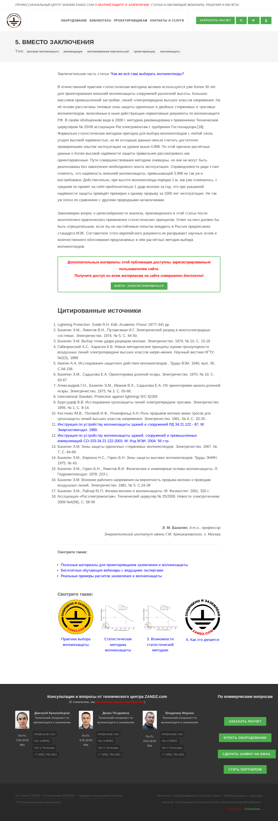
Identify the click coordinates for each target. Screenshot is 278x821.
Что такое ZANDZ (27, 795)
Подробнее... (253, 809)
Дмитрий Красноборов (52, 713)
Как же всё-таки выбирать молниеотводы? (147, 74)
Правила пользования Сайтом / (101, 795)
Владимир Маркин (179, 713)
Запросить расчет (215, 20)
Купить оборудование (245, 737)
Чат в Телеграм (44, 747)
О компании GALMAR (59, 795)
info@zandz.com (44, 734)
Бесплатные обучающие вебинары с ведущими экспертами (112, 570)
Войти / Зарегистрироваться (139, 286)
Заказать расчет (245, 721)
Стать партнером (245, 769)
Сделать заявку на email (247, 754)
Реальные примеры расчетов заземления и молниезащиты (111, 576)
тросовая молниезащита (42, 51)
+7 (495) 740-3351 (45, 754)
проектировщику (144, 51)
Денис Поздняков (116, 713)
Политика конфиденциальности (38, 802)
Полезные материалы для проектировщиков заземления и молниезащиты (124, 565)
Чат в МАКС (42, 740)
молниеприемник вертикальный (108, 51)
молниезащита (170, 51)
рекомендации (73, 51)
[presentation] (54, 634)
